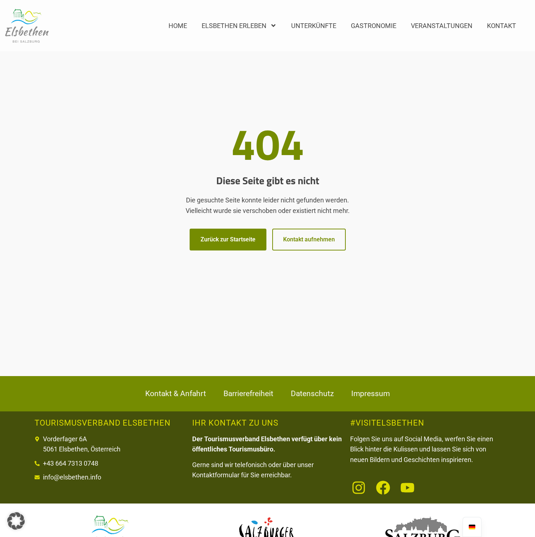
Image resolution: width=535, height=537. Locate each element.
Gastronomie (373, 25)
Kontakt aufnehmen (309, 239)
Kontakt (501, 25)
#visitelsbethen (387, 422)
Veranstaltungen (441, 25)
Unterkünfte (313, 25)
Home (178, 25)
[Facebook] (383, 487)
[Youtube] (407, 487)
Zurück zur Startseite (228, 239)
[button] (16, 521)
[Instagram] (358, 487)
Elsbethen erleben (234, 25)
